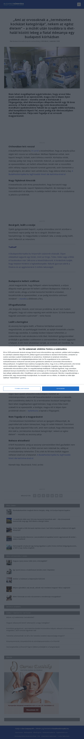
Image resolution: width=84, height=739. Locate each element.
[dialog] (42, 369)
